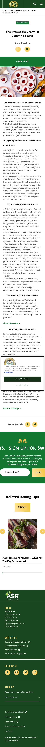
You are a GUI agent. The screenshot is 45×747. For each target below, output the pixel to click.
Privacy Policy (8, 372)
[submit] (39, 697)
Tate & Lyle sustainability (16, 642)
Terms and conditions (15, 712)
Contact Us (10, 627)
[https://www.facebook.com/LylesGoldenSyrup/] (7, 672)
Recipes (9, 611)
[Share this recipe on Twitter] (27, 49)
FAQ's (8, 731)
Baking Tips (10, 620)
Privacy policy (11, 717)
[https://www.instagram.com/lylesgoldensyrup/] (16, 672)
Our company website (15, 646)
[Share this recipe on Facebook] (18, 49)
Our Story (10, 617)
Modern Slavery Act (14, 727)
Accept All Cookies (22, 379)
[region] (22, 373)
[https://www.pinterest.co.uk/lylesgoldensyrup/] (25, 672)
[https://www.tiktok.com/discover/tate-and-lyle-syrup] (34, 672)
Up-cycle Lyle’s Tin (14, 624)
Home (5, 11)
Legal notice (10, 722)
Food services (11, 650)
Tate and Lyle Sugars (14, 654)
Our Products (11, 614)
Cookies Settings (22, 385)
